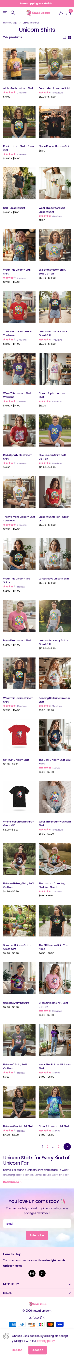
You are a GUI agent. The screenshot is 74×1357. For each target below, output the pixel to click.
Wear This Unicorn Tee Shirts (16, 580)
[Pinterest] (42, 1273)
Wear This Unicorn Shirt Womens (17, 395)
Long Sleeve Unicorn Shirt (54, 578)
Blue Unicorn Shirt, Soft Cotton (52, 457)
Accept (37, 1350)
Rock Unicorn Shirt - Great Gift (19, 148)
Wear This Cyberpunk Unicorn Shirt (52, 209)
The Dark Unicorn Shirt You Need (54, 761)
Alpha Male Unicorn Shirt (18, 88)
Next (67, 1146)
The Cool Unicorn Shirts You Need (17, 333)
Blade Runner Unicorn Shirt (55, 146)
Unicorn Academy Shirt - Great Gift (53, 642)
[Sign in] (61, 12)
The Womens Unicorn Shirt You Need (19, 518)
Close (37, 1284)
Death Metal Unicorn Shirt (54, 88)
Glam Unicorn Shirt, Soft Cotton (53, 1004)
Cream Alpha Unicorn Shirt (52, 395)
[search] (13, 12)
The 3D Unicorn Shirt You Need (53, 947)
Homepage (10, 22)
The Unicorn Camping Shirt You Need (52, 885)
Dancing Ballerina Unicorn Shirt (54, 700)
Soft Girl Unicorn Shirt (16, 760)
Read (11, 1182)
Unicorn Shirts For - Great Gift (54, 518)
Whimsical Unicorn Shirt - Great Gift (18, 823)
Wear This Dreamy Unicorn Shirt (55, 823)
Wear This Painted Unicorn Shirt (54, 1066)
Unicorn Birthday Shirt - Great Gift (53, 333)
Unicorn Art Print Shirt (16, 1003)
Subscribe (37, 1235)
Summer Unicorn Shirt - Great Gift (17, 947)
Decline (17, 1350)
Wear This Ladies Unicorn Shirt (18, 700)
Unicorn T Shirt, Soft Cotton (15, 1066)
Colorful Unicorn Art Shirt (54, 1126)
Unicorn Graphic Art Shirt (18, 1126)
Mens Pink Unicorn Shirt (17, 640)
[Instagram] (32, 1273)
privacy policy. (46, 1341)
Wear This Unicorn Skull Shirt (17, 271)
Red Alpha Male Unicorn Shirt (17, 457)
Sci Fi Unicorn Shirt (14, 208)
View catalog (5, 12)
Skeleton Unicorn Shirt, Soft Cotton (52, 271)
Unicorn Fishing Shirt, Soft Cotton (18, 885)
